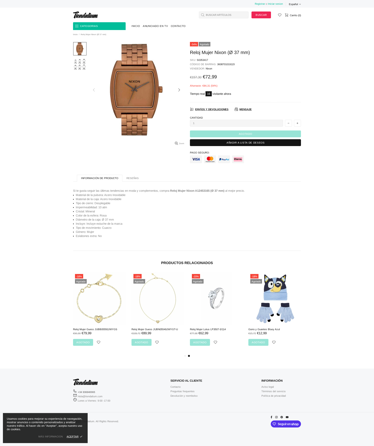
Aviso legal (267, 386)
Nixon (209, 68)
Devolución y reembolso (184, 395)
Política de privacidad (273, 395)
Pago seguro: (200, 152)
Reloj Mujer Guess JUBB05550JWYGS (276, 329)
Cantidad (196, 117)
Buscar (261, 14)
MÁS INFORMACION (50, 436)
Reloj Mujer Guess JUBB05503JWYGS (217, 329)
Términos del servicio (273, 391)
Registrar (260, 3)
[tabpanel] (104, 313)
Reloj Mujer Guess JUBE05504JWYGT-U (160, 329)
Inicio (75, 34)
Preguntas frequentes (182, 391)
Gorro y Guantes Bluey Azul (94, 329)
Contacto (175, 386)
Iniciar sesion (275, 3)
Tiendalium (85, 14)
